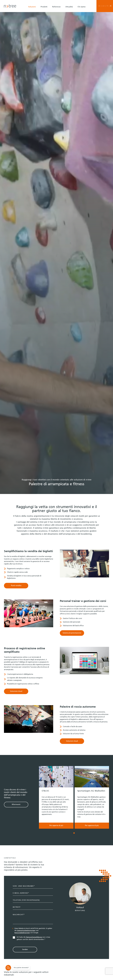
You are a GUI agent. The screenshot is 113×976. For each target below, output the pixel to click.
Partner (78, 23)
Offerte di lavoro (81, 14)
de (99, 6)
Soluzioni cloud (72, 741)
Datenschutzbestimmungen (26, 930)
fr (107, 6)
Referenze (56, 7)
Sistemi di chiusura (45, 27)
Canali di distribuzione (46, 14)
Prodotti (44, 7)
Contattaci (79, 18)
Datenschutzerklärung (34, 937)
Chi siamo (82, 7)
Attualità (69, 7)
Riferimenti (16, 804)
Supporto (79, 27)
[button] (38, 799)
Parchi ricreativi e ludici (35, 36)
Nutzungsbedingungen (22, 932)
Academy (79, 35)
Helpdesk (78, 31)
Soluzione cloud (16, 691)
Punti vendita (16, 586)
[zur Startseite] (10, 6)
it (110, 6)
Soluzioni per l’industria (35, 40)
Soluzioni (32, 7)
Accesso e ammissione (46, 18)
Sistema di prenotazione (47, 23)
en (104, 6)
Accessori (41, 31)
